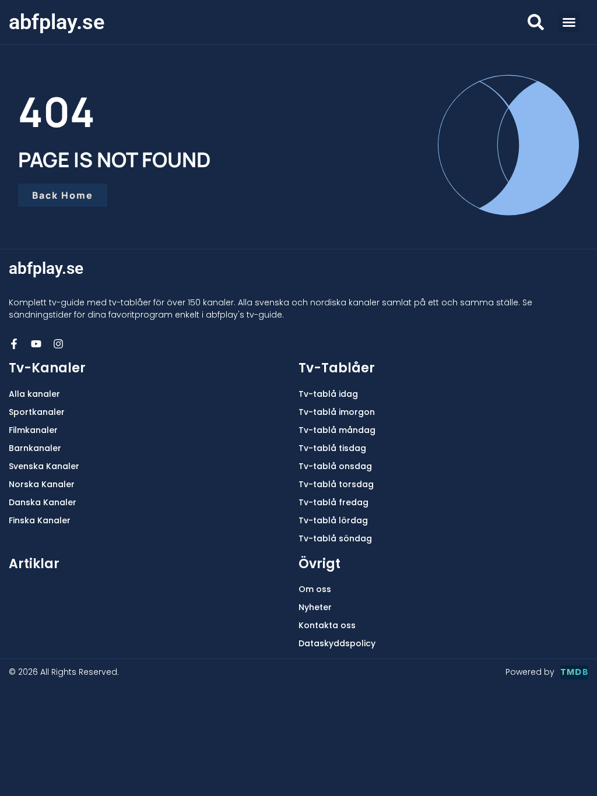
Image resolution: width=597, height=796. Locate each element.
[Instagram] (58, 344)
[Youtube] (36, 344)
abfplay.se (56, 22)
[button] (569, 22)
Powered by (529, 672)
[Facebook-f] (14, 344)
